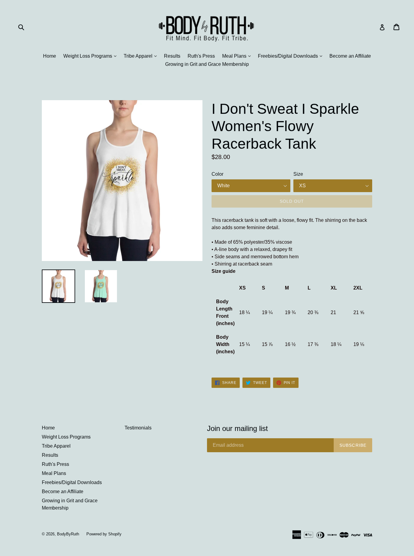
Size (298, 174)
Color (217, 174)
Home (49, 56)
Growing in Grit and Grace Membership (207, 64)
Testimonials (138, 427)
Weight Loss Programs (91, 56)
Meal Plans (238, 56)
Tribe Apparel (142, 56)
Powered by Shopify (104, 534)
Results (172, 56)
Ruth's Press (201, 56)
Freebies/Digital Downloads (291, 56)
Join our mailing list (237, 428)
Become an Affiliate (350, 56)
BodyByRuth (68, 534)
